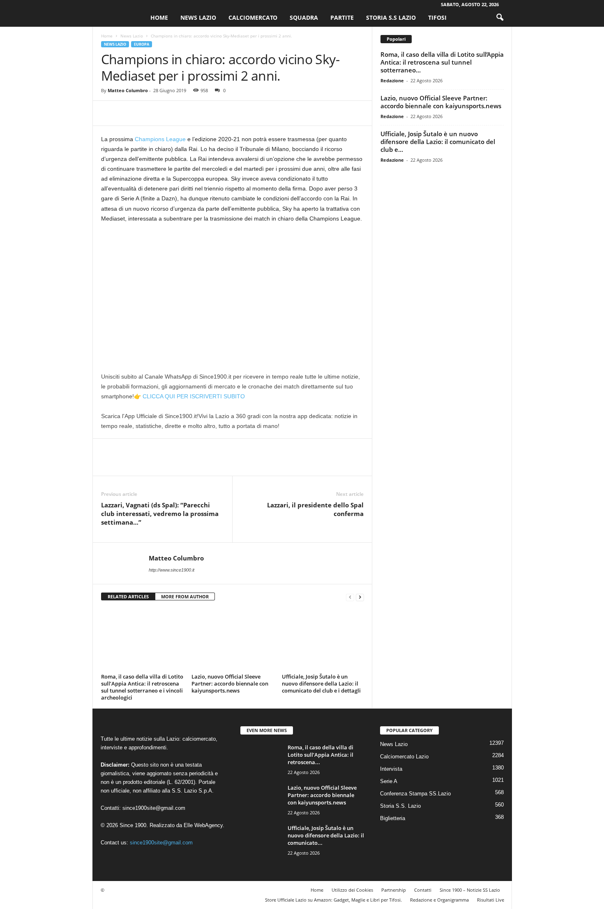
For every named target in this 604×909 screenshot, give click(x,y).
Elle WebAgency (203, 825)
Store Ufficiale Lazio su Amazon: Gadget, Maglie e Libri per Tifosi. (333, 900)
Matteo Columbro (128, 90)
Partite (342, 17)
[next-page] (360, 597)
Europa (141, 44)
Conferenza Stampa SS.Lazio (415, 793)
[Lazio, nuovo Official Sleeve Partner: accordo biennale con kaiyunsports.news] (232, 640)
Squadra (304, 17)
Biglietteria (392, 818)
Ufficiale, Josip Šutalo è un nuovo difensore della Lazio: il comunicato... (326, 835)
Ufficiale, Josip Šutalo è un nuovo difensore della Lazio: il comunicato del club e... (437, 141)
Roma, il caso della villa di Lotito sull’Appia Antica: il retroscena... (320, 755)
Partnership (393, 890)
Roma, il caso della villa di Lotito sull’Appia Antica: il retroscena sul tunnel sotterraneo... (442, 62)
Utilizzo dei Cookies (352, 890)
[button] (500, 18)
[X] (128, 113)
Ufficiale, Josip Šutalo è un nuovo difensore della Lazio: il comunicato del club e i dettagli (321, 683)
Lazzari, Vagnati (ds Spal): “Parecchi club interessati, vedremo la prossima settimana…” (160, 513)
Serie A (388, 781)
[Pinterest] (147, 113)
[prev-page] (350, 597)
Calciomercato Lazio (404, 756)
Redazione (392, 80)
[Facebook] (109, 113)
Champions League (160, 139)
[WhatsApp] (166, 113)
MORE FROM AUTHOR (185, 596)
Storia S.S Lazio (391, 17)
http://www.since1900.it (171, 569)
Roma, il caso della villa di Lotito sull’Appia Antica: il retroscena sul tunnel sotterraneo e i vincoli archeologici (142, 687)
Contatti (422, 890)
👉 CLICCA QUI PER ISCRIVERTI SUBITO (189, 396)
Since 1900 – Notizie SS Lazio (470, 890)
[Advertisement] (232, 291)
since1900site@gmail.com (153, 808)
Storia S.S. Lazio (400, 806)
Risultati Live (490, 900)
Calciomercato (252, 17)
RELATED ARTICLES (128, 596)
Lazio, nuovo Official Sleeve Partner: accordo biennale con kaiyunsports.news (229, 683)
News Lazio (198, 17)
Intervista (391, 769)
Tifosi (437, 17)
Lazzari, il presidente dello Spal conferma (315, 509)
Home (159, 17)
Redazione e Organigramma (439, 900)
